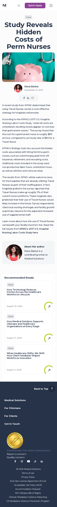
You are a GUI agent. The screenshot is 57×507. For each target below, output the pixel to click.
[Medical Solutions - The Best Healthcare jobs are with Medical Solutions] (4, 5)
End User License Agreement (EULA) (28, 481)
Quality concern (16, 457)
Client (28, 17)
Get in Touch (12, 424)
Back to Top (41, 389)
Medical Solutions (15, 400)
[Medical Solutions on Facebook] (24, 98)
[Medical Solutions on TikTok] (35, 461)
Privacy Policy (28, 477)
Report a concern (16, 454)
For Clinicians (12, 408)
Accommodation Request (28, 489)
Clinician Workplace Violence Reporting (28, 497)
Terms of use (28, 473)
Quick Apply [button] (35, 5)
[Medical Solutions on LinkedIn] (28, 98)
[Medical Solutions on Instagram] (22, 461)
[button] (18, 5)
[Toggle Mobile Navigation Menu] (51, 5)
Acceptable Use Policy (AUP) (28, 485)
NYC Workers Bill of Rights (28, 493)
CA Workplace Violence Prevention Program (28, 501)
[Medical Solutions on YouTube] (28, 461)
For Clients (10, 416)
